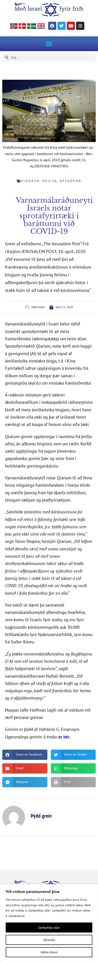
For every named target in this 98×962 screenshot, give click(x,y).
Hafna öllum (49, 952)
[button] (49, 44)
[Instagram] (80, 26)
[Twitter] (61, 26)
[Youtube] (71, 26)
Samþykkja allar (49, 927)
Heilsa (49, 181)
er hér (63, 737)
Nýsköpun (70, 181)
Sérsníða (49, 940)
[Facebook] (52, 26)
